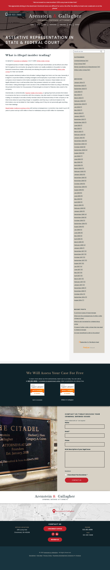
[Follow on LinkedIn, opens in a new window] (57, 534)
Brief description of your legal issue (77, 449)
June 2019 (77, 196)
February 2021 (78, 135)
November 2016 (79, 291)
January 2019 (78, 211)
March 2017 (77, 279)
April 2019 (77, 202)
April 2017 (77, 276)
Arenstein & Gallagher (21, 61)
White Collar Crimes (43, 61)
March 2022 (78, 113)
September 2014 (79, 297)
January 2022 (78, 116)
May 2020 (77, 162)
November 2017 (79, 254)
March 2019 (77, 205)
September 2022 (79, 104)
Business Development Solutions (63, 555)
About (38, 24)
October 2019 (78, 184)
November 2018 (79, 217)
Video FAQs (63, 24)
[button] (108, 558)
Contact (77, 24)
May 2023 (77, 95)
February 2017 (78, 282)
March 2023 (78, 98)
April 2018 (77, 239)
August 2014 (78, 300)
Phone (67, 440)
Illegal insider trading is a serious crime (17, 108)
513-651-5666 (14, 15)
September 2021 (79, 122)
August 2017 (78, 263)
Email (67, 431)
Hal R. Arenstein (37, 400)
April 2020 (77, 165)
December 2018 (79, 214)
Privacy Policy (48, 555)
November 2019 (79, 181)
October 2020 (78, 147)
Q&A (45, 24)
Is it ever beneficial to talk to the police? (87, 333)
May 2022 (77, 110)
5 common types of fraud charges (85, 313)
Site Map (39, 555)
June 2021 (77, 125)
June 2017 (77, 270)
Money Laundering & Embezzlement (85, 67)
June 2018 (77, 233)
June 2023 (77, 92)
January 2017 (78, 285)
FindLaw (78, 555)
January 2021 (78, 138)
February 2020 (78, 171)
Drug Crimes (78, 64)
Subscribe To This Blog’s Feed (89, 342)
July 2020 (77, 156)
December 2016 (79, 288)
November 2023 (79, 86)
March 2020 (78, 168)
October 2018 (78, 220)
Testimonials (53, 24)
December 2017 (79, 251)
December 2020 (79, 141)
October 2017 (78, 257)
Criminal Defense (79, 61)
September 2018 (79, 224)
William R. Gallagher (67, 400)
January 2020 (78, 174)
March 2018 (77, 242)
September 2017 (79, 260)
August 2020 (78, 153)
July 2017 (77, 266)
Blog (70, 24)
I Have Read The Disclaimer (77, 475)
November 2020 (79, 144)
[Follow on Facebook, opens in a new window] (53, 534)
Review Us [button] (55, 540)
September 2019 (79, 187)
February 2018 (78, 245)
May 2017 (77, 273)
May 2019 (77, 199)
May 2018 (77, 236)
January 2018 (78, 248)
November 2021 (79, 119)
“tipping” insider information (34, 93)
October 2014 (78, 294)
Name (67, 423)
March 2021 (77, 132)
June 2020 (77, 159)
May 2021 (77, 128)
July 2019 (77, 193)
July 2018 (77, 230)
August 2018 (78, 227)
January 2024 (78, 83)
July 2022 (77, 107)
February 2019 (78, 208)
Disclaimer (68, 471)
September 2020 (79, 150)
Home (32, 24)
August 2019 (78, 190)
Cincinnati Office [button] (55, 529)
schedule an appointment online (49, 381)
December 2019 (79, 178)
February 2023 (78, 101)
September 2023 (79, 89)
